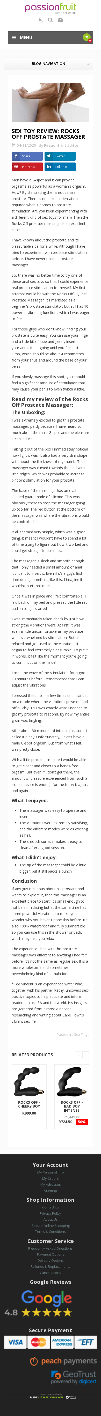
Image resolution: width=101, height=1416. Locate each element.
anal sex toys (33, 281)
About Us (51, 1219)
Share (26, 156)
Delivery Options (51, 1260)
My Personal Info (50, 1172)
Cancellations (50, 1272)
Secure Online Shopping (51, 1225)
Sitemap (50, 1190)
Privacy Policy (50, 1213)
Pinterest (28, 167)
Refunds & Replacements (50, 1266)
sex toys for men (56, 217)
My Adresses (50, 1184)
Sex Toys (81, 1034)
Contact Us (50, 1207)
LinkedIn (61, 167)
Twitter (60, 156)
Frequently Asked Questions (50, 1248)
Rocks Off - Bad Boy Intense (72, 1106)
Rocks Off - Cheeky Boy (29, 1104)
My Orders (50, 1178)
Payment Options (50, 1254)
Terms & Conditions (50, 1231)
